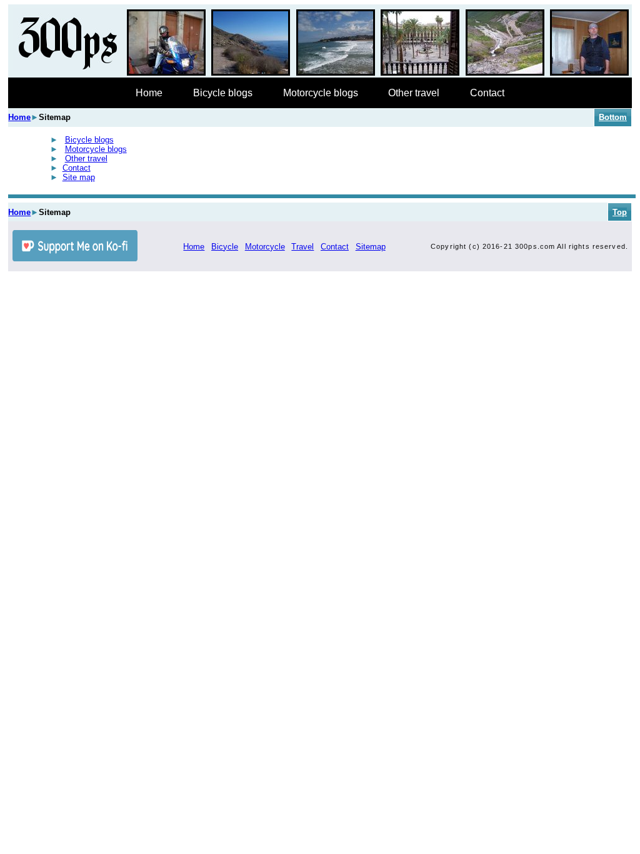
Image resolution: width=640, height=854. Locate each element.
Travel (302, 246)
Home (149, 93)
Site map (78, 177)
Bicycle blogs (222, 93)
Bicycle (224, 246)
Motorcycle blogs (320, 93)
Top (619, 212)
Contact (487, 93)
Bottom (613, 117)
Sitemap (371, 246)
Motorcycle (265, 246)
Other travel (413, 93)
